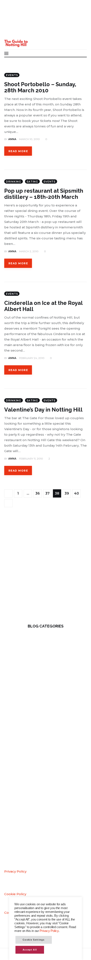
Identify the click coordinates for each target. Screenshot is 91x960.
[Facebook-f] (10, 15)
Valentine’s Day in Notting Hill (43, 409)
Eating (32, 181)
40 (77, 492)
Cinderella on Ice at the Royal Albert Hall (43, 306)
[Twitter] (10, 23)
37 (48, 492)
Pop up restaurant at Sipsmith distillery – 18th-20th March (43, 194)
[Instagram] (10, 31)
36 (38, 492)
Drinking (13, 181)
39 (68, 492)
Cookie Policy (15, 894)
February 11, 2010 (31, 458)
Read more (18, 151)
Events (12, 75)
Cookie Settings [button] (34, 939)
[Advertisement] (45, 568)
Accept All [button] (30, 949)
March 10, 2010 (29, 139)
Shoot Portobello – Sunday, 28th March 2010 (40, 87)
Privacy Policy (15, 871)
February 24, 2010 (31, 358)
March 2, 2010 (29, 251)
